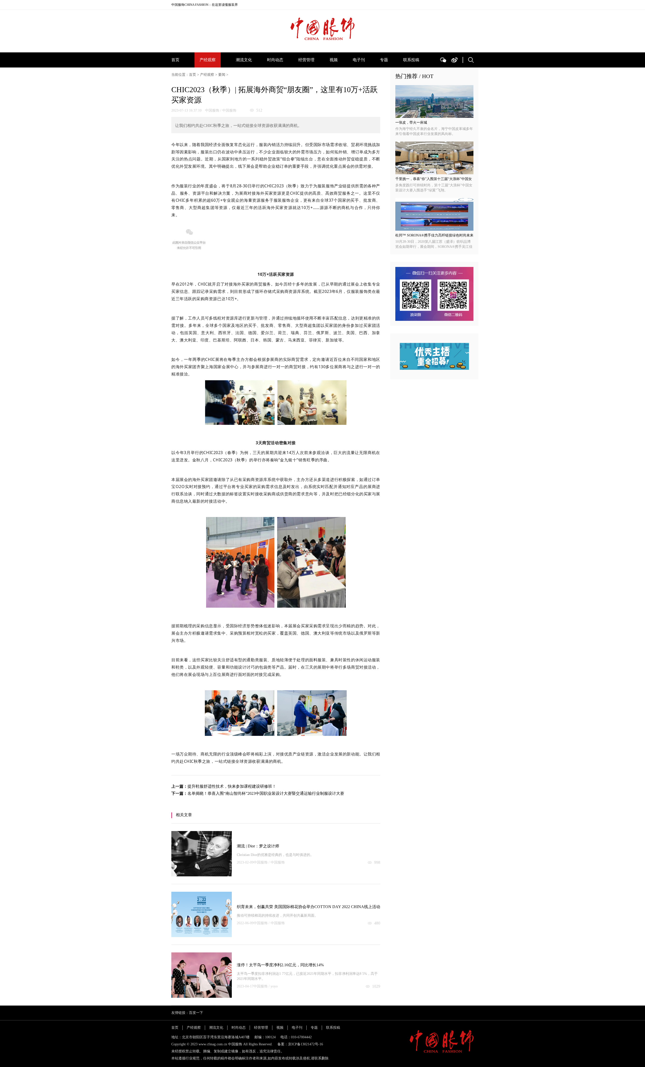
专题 (384, 60)
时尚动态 (275, 60)
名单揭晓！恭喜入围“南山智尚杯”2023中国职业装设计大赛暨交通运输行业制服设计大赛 (265, 793)
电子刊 (359, 60)
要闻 (221, 75)
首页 (175, 60)
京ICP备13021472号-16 (305, 1044)
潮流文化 (244, 60)
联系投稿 (411, 60)
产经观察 (208, 60)
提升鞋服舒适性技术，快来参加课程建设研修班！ (231, 786)
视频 (334, 60)
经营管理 (306, 60)
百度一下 (196, 1013)
